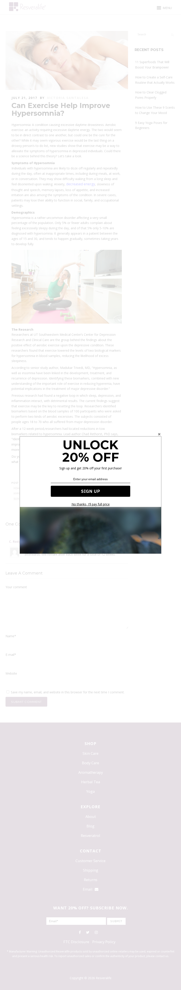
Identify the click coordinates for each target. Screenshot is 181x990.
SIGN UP (90, 491)
